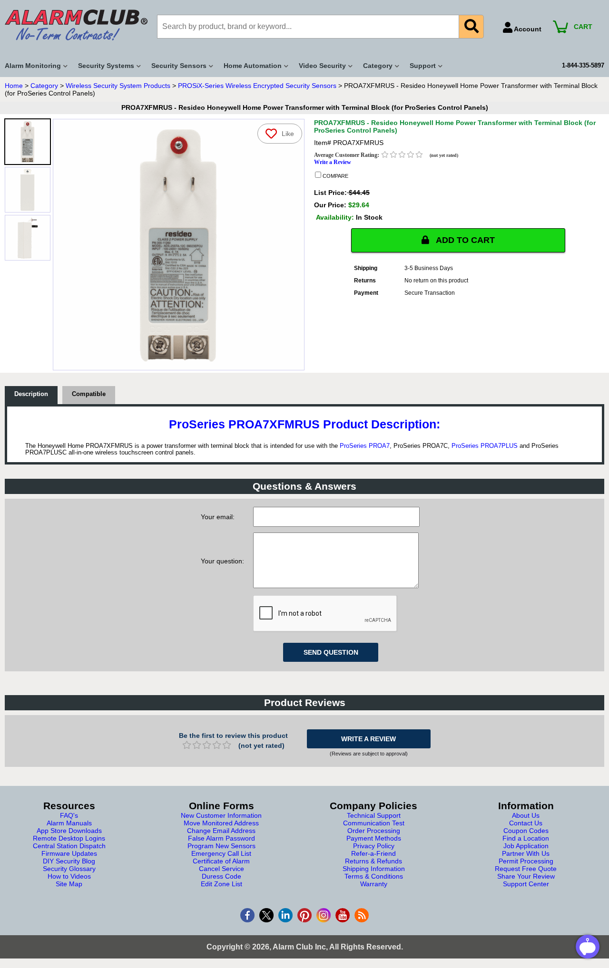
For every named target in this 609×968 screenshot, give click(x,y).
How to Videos (69, 876)
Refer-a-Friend (373, 853)
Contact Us (525, 823)
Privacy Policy (373, 846)
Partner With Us (526, 853)
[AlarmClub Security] (76, 25)
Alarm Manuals (69, 823)
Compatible (89, 394)
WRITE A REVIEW (368, 739)
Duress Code (221, 876)
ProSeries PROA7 (365, 446)
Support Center (526, 884)
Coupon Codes (526, 830)
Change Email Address (221, 830)
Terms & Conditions (373, 876)
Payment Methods (373, 838)
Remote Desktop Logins (69, 838)
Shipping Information (374, 868)
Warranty (373, 884)
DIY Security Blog (69, 861)
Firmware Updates (69, 853)
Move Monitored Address (221, 823)
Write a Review (332, 162)
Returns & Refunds (373, 861)
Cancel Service (221, 868)
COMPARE (334, 176)
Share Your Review (526, 876)
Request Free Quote (526, 868)
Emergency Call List (221, 853)
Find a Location (525, 838)
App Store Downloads (69, 830)
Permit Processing (526, 861)
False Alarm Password (221, 838)
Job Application (526, 846)
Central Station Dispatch (69, 846)
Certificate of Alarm (221, 861)
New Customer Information (221, 815)
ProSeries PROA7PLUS (485, 446)
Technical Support (374, 815)
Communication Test (373, 823)
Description (31, 394)
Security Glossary (69, 868)
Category (44, 85)
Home (14, 85)
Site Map (69, 884)
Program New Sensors (221, 846)
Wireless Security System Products (118, 85)
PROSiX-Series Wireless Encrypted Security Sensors (257, 85)
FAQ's (69, 815)
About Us (526, 815)
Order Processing (373, 830)
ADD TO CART (464, 240)
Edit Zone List (221, 884)
